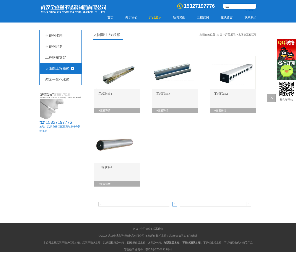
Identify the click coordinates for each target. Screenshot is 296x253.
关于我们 (131, 17)
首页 (110, 17)
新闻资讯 (179, 17)
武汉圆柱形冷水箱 (113, 242)
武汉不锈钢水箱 (91, 242)
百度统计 (192, 235)
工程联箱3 (221, 93)
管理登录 (129, 249)
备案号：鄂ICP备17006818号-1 (153, 249)
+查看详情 (105, 110)
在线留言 (227, 17)
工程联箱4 (105, 167)
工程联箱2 (163, 93)
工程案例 (203, 17)
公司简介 (145, 228)
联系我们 (250, 17)
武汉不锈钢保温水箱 (68, 242)
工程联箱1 (105, 93)
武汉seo (174, 235)
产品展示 (155, 17)
